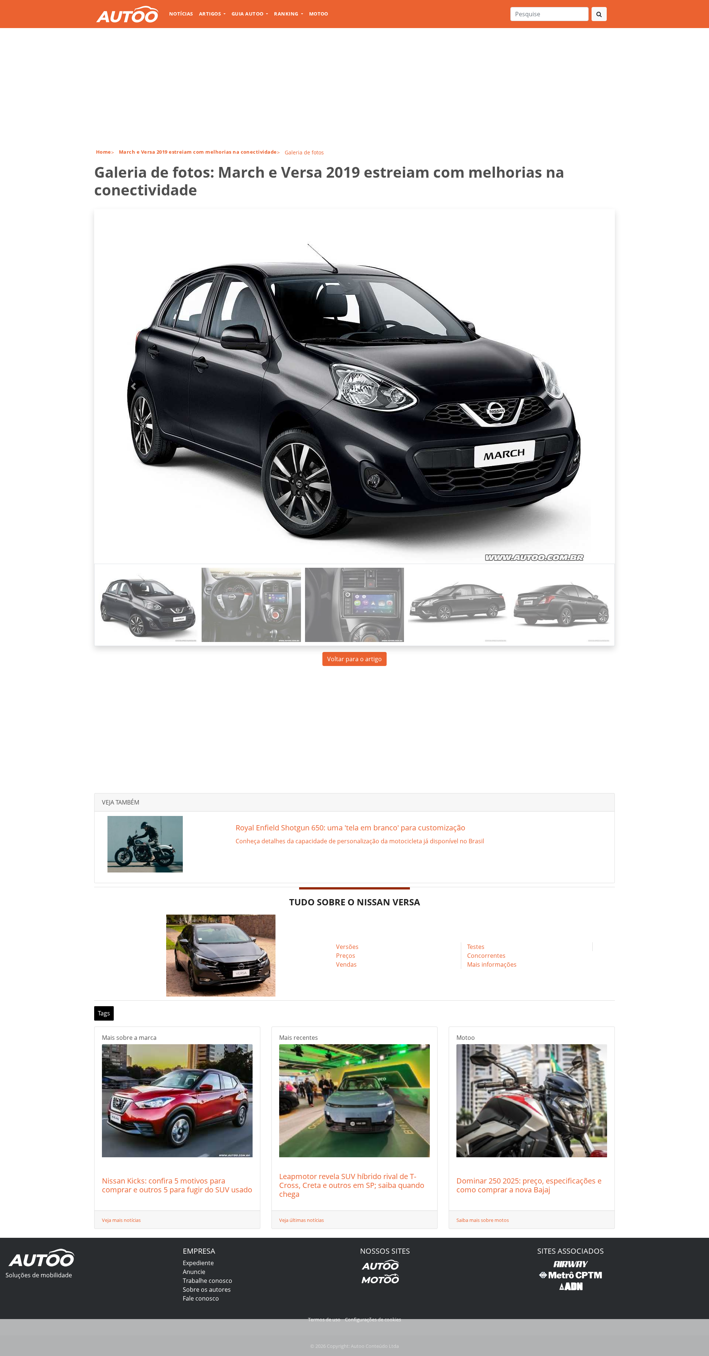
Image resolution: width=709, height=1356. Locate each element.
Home (103, 151)
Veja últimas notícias (301, 1220)
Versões (347, 947)
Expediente (198, 1263)
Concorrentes (486, 956)
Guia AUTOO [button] (248, 13)
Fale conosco (201, 1298)
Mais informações (492, 964)
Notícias (181, 13)
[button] (133, 386)
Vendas (346, 964)
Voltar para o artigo (354, 659)
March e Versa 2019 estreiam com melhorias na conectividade (198, 151)
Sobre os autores (207, 1289)
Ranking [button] (286, 13)
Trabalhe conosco (207, 1281)
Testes (475, 947)
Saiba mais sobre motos (482, 1220)
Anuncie (194, 1272)
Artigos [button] (210, 13)
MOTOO (318, 13)
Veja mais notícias (121, 1220)
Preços (345, 956)
